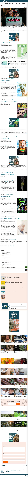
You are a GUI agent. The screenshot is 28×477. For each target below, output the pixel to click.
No (13, 245)
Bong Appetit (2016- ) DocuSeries (7, 174)
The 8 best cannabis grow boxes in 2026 (10, 291)
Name (3, 453)
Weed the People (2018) (5, 42)
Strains (15, 395)
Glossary (12, 469)
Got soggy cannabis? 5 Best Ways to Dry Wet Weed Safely (6, 260)
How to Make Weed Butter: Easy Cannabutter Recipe (6, 253)
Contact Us (18, 469)
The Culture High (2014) (5, 80)
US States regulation (13, 470)
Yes (10, 245)
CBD (12, 180)
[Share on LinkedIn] (25, 7)
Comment (4, 446)
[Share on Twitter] (24, 7)
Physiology (6, 276)
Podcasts (7, 470)
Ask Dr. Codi (2, 472)
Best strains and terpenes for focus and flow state (20, 396)
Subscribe (18, 472)
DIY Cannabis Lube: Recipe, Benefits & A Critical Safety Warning (13, 282)
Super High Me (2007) (5, 138)
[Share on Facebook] (23, 7)
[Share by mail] (26, 7)
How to (15, 385)
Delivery (6, 281)
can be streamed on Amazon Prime (13, 136)
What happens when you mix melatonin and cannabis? (12, 277)
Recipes (1, 385)
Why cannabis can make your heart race (5, 396)
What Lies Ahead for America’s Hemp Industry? (6, 418)
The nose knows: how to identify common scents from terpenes (8, 267)
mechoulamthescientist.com (12, 239)
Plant (5, 286)
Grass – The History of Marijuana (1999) (9, 101)
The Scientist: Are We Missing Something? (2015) (10, 218)
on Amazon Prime (11, 99)
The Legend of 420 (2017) (6, 196)
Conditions (2, 469)
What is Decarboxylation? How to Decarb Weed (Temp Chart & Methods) (6, 258)
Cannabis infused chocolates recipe (5, 386)
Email (3, 456)
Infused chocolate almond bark (9, 295)
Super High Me (7, 145)
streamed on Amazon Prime (10, 78)
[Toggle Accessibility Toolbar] (26, 475)
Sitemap (23, 469)
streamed (8, 99)
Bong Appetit (6, 181)
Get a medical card (8, 471)
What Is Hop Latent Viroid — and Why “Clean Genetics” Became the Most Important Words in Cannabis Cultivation (20, 430)
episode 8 (5, 190)
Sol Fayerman (4, 5)
